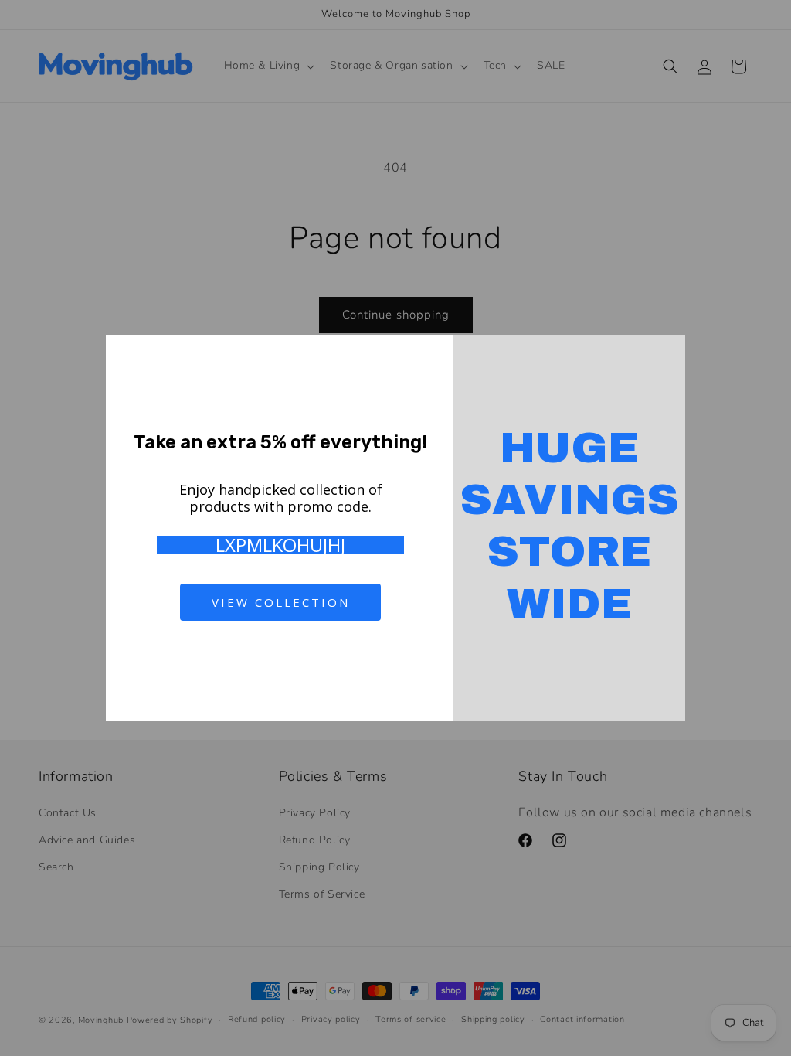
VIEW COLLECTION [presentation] (281, 602)
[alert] (395, 528)
